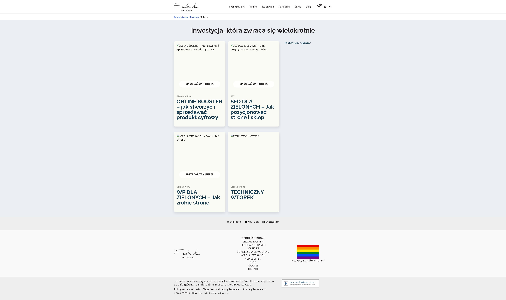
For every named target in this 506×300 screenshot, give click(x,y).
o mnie (200, 284)
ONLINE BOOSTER (253, 241)
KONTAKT (252, 269)
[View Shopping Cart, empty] (318, 6)
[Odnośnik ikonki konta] (325, 7)
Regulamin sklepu (215, 289)
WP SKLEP (253, 248)
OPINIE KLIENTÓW (253, 238)
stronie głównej (184, 284)
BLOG (253, 262)
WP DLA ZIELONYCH (253, 255)
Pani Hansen (252, 281)
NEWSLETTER (253, 258)
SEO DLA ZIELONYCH (253, 245)
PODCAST (252, 265)
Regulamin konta (239, 289)
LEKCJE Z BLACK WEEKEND (253, 251)
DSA (194, 293)
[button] (330, 7)
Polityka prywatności (187, 289)
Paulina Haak (242, 284)
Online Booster (215, 284)
